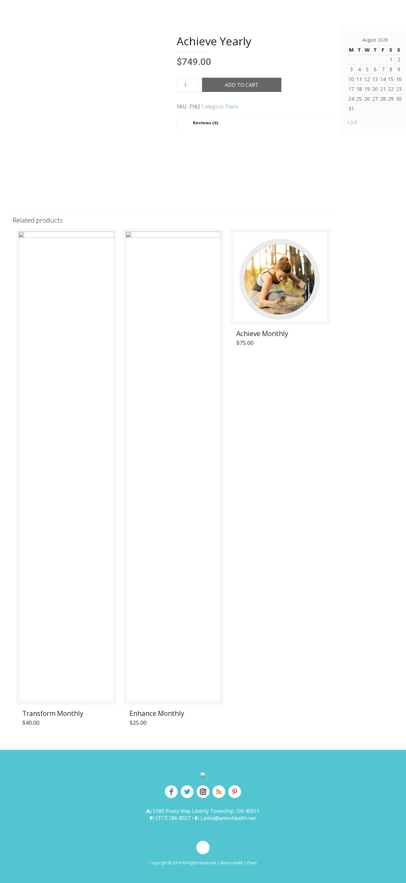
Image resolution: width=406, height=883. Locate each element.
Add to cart (242, 84)
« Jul (352, 121)
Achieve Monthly (262, 333)
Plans (232, 106)
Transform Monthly (52, 713)
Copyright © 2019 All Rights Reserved (182, 863)
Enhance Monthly (156, 713)
